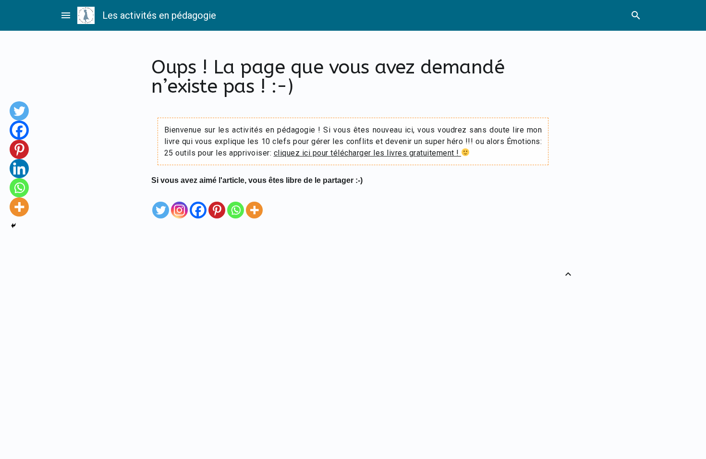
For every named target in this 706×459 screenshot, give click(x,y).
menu (66, 15)
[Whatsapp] (235, 203)
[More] (254, 203)
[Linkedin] (19, 168)
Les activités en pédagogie (159, 15)
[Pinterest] (216, 203)
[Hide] (13, 226)
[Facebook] (198, 203)
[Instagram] (179, 203)
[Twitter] (160, 203)
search (636, 15)
